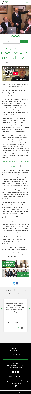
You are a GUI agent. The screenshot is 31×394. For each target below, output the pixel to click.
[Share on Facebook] (17, 284)
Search (24, 42)
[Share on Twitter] (14, 284)
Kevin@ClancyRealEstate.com (15, 365)
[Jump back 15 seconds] (8, 327)
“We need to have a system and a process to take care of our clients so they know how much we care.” (16, 163)
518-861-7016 (15, 363)
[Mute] (18, 327)
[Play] (13, 327)
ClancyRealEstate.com (15, 367)
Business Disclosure (15, 383)
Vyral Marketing (23, 381)
